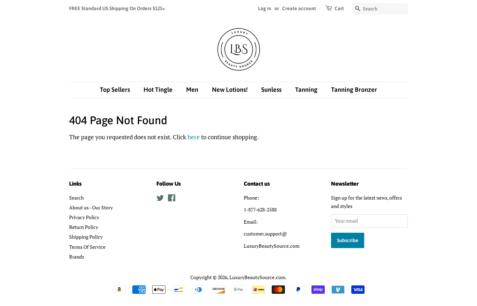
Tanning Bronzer (354, 89)
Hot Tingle (158, 89)
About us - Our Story (91, 207)
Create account (299, 8)
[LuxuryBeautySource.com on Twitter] (160, 199)
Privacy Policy (84, 217)
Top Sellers (115, 89)
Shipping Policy (86, 236)
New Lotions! (230, 89)
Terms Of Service (87, 247)
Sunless (271, 89)
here (194, 137)
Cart (339, 8)
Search (76, 197)
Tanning (306, 89)
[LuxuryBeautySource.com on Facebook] (172, 199)
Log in (264, 8)
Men (192, 89)
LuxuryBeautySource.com (257, 277)
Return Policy (83, 227)
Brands (76, 256)
